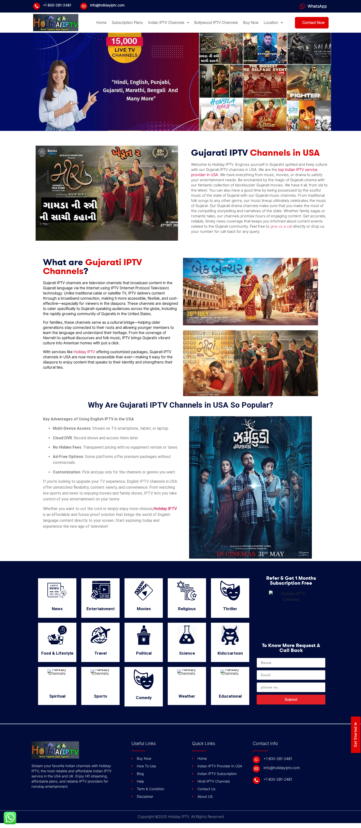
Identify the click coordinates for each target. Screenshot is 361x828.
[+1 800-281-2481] (36, 6)
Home (101, 22)
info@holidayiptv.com (107, 5)
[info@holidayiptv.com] (83, 6)
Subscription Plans (127, 22)
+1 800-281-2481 (57, 5)
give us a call (281, 226)
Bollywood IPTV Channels (216, 22)
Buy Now (251, 22)
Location (271, 22)
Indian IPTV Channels (166, 22)
